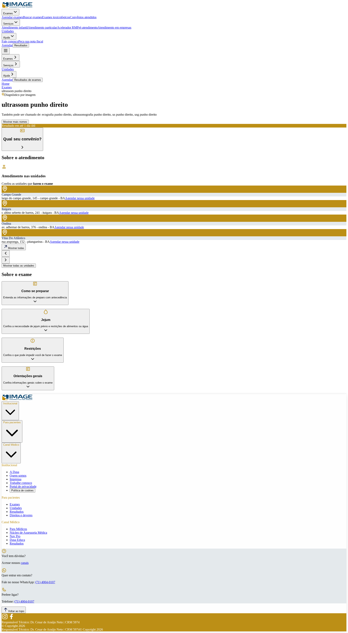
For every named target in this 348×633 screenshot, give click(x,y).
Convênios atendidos (83, 17)
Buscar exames (32, 17)
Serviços (8, 23)
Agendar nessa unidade (80, 198)
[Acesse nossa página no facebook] (11, 618)
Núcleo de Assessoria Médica (28, 532)
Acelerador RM (67, 27)
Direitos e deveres (21, 515)
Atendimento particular (42, 27)
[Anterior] (6, 253)
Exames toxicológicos (56, 17)
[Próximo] (6, 260)
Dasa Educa (17, 540)
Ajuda (6, 37)
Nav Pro (15, 536)
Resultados (20, 45)
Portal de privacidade (23, 486)
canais (25, 563)
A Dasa (14, 472)
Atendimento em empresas (114, 27)
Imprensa (15, 479)
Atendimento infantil (15, 27)
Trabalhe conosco (21, 483)
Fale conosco (10, 41)
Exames (8, 13)
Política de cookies (22, 490)
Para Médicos (18, 529)
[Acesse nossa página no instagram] (5, 618)
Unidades (8, 31)
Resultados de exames (27, 79)
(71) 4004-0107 (45, 582)
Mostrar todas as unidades (18, 265)
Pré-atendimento (87, 27)
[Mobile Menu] (6, 51)
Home (5, 83)
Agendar (7, 45)
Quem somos (18, 475)
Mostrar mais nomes (15, 121)
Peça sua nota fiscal (30, 41)
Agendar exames (12, 17)
